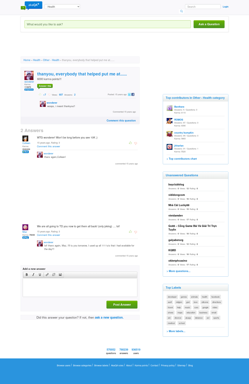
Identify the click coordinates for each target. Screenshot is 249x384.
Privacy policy (168, 365)
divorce (178, 317)
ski (169, 317)
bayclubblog (176, 184)
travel (170, 307)
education (191, 312)
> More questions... (178, 271)
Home (27, 60)
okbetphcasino (177, 260)
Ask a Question (209, 24)
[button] (26, 275)
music (187, 307)
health (204, 296)
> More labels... (176, 331)
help (179, 307)
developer (172, 296)
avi (208, 317)
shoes (170, 312)
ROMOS (178, 119)
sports (216, 317)
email (214, 312)
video (215, 307)
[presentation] (27, 274)
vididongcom (176, 195)
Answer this (45, 86)
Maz (24, 231)
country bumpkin (184, 132)
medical (171, 323)
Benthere (179, 106)
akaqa (188, 317)
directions (216, 302)
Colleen (26, 143)
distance (199, 317)
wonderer (29, 81)
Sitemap (181, 365)
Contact (154, 365)
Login (225, 6)
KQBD (172, 250)
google (205, 307)
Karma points (141, 365)
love (195, 302)
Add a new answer (34, 269)
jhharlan (179, 145)
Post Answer (122, 304)
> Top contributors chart (182, 158)
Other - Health (51, 60)
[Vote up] (40, 94)
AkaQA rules (117, 365)
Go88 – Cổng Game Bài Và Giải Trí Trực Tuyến (192, 227)
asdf (170, 302)
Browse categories (82, 365)
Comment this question (121, 120)
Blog (190, 365)
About (129, 365)
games (184, 296)
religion (179, 302)
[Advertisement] (87, 47)
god (188, 302)
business (203, 312)
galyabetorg (175, 240)
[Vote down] (49, 94)
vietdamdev (175, 215)
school (182, 323)
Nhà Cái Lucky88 (178, 205)
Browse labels (101, 365)
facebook (215, 296)
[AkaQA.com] (31, 5)
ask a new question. (109, 317)
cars (196, 307)
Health (36, 60)
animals (194, 296)
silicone (205, 302)
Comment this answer (48, 146)
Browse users (63, 365)
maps (180, 312)
